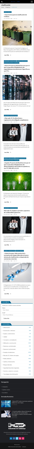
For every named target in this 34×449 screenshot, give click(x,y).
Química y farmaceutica (20, 158)
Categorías (5, 386)
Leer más (6, 55)
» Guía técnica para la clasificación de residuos (15, 15)
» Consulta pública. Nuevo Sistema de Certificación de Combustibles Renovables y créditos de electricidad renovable (22, 413)
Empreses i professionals (9, 349)
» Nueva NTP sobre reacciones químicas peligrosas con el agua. (22, 401)
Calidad (5, 336)
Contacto (24, 446)
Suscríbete (5, 392)
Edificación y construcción (10, 61)
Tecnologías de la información (10, 374)
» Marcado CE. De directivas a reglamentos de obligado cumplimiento (16, 119)
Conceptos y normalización (10, 340)
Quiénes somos (6, 389)
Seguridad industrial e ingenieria (11, 62)
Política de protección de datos (14, 446)
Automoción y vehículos (9, 330)
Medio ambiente (7, 12)
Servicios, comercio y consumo (10, 371)
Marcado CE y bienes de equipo (10, 115)
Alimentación (6, 327)
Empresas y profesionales (9, 346)
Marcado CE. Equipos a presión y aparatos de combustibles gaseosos (17, 211)
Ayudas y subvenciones (9, 333)
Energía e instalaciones (22, 61)
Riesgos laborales (19, 250)
